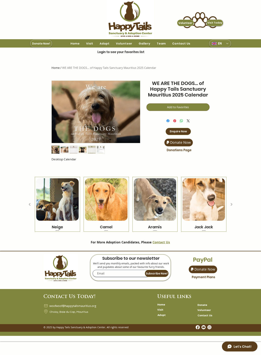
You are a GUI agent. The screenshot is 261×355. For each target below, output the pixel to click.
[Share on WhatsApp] (181, 121)
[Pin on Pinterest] (175, 121)
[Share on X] (188, 121)
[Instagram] (209, 327)
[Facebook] (198, 327)
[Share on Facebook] (168, 121)
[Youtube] (204, 327)
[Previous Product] (30, 204)
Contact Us (161, 242)
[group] (131, 204)
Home (55, 68)
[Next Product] (231, 204)
